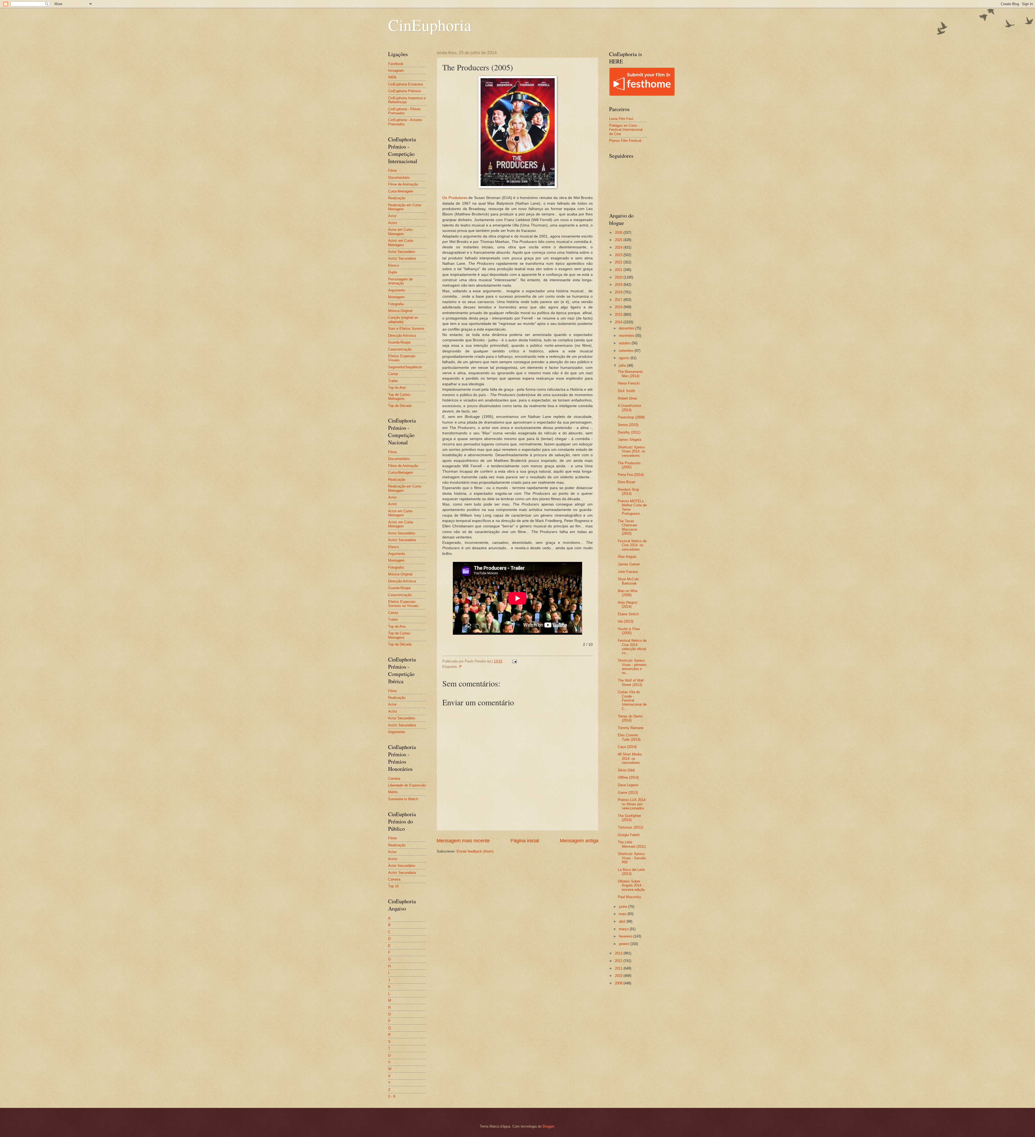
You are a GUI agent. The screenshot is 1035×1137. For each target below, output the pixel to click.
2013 (619, 953)
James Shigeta (629, 440)
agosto (624, 358)
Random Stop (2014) (628, 491)
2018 (619, 292)
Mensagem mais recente (463, 840)
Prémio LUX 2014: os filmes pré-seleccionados (632, 804)
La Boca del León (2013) (631, 872)
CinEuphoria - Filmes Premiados (404, 111)
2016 (619, 307)
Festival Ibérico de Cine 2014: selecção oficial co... (632, 646)
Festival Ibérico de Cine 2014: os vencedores (632, 545)
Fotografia (396, 304)
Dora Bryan (626, 482)
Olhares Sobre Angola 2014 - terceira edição (631, 885)
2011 (619, 968)
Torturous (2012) (630, 827)
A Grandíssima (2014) (629, 408)
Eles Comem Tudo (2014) (629, 737)
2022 (619, 262)
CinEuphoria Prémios (404, 91)
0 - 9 (391, 1096)
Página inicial (524, 840)
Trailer (393, 381)
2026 (619, 233)
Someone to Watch (403, 799)
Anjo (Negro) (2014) (627, 604)
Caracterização (400, 349)
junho (623, 907)
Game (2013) (628, 793)
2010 (619, 976)
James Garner (629, 564)
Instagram (396, 70)
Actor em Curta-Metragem (400, 232)
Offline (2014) (628, 777)
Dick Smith (626, 391)
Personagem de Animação (400, 281)
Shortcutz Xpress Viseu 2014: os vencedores (631, 451)
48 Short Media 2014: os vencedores (629, 758)
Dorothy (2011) (629, 432)
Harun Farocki (629, 383)
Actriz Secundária (402, 258)
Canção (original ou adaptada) (403, 319)
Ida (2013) (625, 621)
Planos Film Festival (625, 141)
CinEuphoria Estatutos (405, 84)
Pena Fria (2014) (631, 475)
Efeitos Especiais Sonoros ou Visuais (403, 604)
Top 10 (393, 886)
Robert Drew (627, 398)
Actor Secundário (401, 252)
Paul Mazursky (629, 897)
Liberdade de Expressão (407, 785)
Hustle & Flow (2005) (629, 631)
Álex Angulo (627, 557)
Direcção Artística (402, 336)
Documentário (399, 178)
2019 (619, 285)
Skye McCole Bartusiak (628, 581)
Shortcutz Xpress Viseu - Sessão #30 (632, 858)
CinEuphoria (429, 25)
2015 (619, 314)
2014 (619, 322)
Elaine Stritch (628, 614)
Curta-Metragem (400, 191)
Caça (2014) (627, 747)
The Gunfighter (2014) (629, 818)
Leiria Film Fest (621, 119)
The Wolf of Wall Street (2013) (631, 682)
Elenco (393, 265)
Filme (392, 171)
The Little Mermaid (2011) (632, 844)
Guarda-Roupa (399, 342)
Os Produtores (454, 198)
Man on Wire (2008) (627, 593)
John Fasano (628, 572)
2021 (619, 270)
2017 (619, 300)
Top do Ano (397, 388)
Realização (396, 198)
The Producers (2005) (629, 465)
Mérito (393, 792)
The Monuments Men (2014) (630, 374)
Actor (392, 216)
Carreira (394, 779)
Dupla (392, 272)
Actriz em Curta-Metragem (401, 243)
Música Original (400, 311)
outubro (625, 343)
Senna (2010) (628, 425)
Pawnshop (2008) (631, 417)
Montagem (396, 297)
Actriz (392, 223)
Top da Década (400, 406)
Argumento (396, 290)
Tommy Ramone (630, 728)
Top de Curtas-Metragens (399, 397)
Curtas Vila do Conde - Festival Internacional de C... (632, 700)
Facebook (395, 64)
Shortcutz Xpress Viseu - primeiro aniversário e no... (632, 666)
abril (622, 921)
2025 (619, 240)
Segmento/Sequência (405, 367)
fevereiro (626, 936)
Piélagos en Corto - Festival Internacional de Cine (626, 129)
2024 (619, 247)
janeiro (624, 944)
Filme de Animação (403, 184)
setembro (626, 351)
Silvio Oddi (626, 770)
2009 (619, 983)
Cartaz (393, 374)
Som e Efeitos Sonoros (406, 329)
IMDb (392, 77)
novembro (627, 336)
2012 (619, 961)
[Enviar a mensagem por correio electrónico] (514, 661)
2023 (619, 255)
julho (623, 365)
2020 (619, 277)
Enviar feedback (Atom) (475, 851)
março (624, 929)
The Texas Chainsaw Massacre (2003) (627, 527)
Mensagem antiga (579, 840)
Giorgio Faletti (629, 835)
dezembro (627, 328)
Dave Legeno (628, 785)
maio (623, 914)
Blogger (548, 1126)
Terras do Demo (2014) (630, 718)
